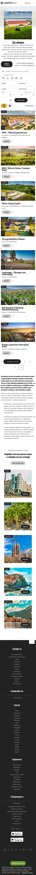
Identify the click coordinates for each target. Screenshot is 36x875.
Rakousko (4, 277)
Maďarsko (17, 732)
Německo (17, 737)
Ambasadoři (16, 803)
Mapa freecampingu (17, 809)
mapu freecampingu (28, 65)
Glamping (17, 666)
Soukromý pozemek (17, 676)
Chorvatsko (5, 206)
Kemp (17, 659)
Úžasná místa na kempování (17, 657)
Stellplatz (17, 664)
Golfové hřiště (17, 683)
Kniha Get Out (17, 816)
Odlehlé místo (17, 782)
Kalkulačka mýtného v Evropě (16, 806)
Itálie (17, 723)
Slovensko (17, 718)
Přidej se (28, 3)
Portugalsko (5, 135)
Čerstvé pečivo (17, 765)
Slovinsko (4, 172)
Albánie (17, 747)
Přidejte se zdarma (7, 64)
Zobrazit (6, 141)
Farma (17, 669)
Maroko (17, 752)
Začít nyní (18, 857)
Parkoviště (17, 661)
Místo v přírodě (17, 674)
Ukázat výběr (21, 100)
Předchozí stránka (12, 361)
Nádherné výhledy (17, 787)
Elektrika (16, 770)
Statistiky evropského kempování (16, 811)
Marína (17, 681)
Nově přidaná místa (16, 654)
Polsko (17, 735)
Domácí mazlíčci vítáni (17, 774)
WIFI (17, 772)
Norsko (17, 740)
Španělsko (17, 725)
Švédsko (16, 742)
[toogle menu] (34, 3)
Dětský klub (17, 777)
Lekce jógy (17, 789)
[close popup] (31, 820)
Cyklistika (17, 779)
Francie (17, 730)
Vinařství (16, 678)
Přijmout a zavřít (18, 863)
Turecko (16, 749)
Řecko (17, 744)
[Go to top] (32, 641)
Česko (3, 349)
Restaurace (17, 671)
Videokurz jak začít (17, 814)
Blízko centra (17, 784)
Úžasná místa (18, 697)
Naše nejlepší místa (18, 463)
